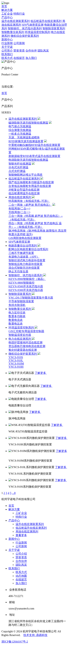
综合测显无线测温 (19, 130)
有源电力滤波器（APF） (23, 256)
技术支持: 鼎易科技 (35, 635)
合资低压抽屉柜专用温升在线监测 (29, 185)
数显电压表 (15, 323)
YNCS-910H (16, 366)
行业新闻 (7, 43)
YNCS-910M (16, 363)
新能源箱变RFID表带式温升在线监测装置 (34, 156)
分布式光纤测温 (18, 167)
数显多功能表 (16, 316)
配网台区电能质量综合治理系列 (28, 249)
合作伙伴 (31, 50)
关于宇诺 (7, 46)
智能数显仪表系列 (12, 32)
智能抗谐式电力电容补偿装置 (26, 260)
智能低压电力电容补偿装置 (25, 264)
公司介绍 (21, 553)
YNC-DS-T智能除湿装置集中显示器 (30, 297)
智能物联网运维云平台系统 (25, 174)
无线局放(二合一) (19, 212)
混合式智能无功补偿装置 (24, 267)
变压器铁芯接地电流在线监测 (26, 346)
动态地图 (21, 575)
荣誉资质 (19, 50)
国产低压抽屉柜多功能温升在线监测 (31, 182)
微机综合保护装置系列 (25, 35)
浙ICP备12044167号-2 (14, 641)
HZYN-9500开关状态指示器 (25, 286)
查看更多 (21, 535)
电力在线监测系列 (20, 338)
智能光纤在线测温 (19, 163)
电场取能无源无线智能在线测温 (28, 159)
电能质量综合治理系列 (23, 245)
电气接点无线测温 (19, 126)
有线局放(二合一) (19, 208)
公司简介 (7, 50)
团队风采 (43, 50)
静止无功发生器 (18, 271)
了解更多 (41, 372)
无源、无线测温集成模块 (24, 137)
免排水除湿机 (16, 305)
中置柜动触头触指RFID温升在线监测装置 (34, 144)
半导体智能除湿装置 (21, 301)
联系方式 (7, 57)
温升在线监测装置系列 (15, 21)
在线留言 (19, 57)
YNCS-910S (15, 357)
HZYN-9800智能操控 (21, 282)
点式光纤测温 (16, 171)
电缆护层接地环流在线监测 (25, 342)
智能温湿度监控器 (19, 334)
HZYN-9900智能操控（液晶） (27, 278)
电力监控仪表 (16, 312)
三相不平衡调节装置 (21, 252)
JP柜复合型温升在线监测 (23, 189)
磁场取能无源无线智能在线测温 (28, 122)
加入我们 (31, 57)
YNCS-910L (15, 360)
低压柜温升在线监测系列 (46, 21)
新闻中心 (7, 39)
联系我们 (7, 54)
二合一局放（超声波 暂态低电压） (30, 204)
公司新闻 (19, 43)
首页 (4, 6)
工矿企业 (7, 13)
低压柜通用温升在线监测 (24, 193)
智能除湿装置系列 (53, 28)
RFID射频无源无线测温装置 (25, 141)
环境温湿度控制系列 (37, 32)
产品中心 (7, 17)
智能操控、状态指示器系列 (25, 28)
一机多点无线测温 (19, 133)
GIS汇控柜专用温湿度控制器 (26, 331)
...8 (14, 492)
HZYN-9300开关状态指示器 (25, 290)
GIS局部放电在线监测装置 (24, 238)
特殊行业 (19, 13)
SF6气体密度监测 (33, 24)
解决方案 (7, 9)
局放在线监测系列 (20, 197)
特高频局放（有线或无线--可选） (29, 200)
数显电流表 (15, 319)
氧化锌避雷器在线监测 (22, 349)
